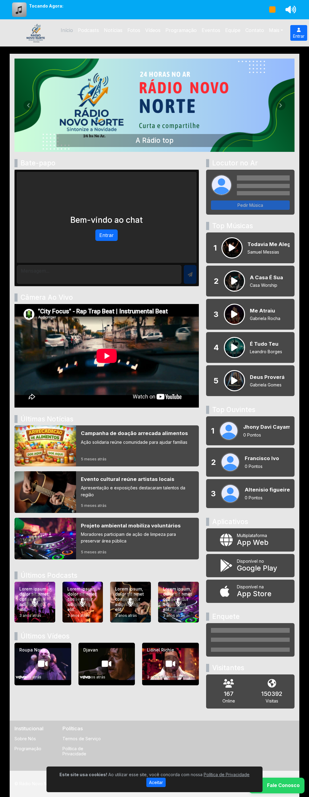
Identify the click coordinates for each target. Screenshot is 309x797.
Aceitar (156, 782)
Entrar (298, 36)
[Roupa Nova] (42, 664)
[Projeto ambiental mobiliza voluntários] (106, 538)
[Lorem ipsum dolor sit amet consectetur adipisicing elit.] (34, 602)
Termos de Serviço (81, 738)
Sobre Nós (25, 738)
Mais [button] (274, 30)
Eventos (211, 30)
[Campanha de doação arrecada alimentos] (106, 445)
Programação (181, 30)
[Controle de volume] (289, 9)
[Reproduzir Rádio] (272, 9)
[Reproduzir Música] (232, 247)
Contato (254, 30)
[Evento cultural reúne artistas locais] (106, 492)
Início (67, 30)
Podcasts (88, 30)
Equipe (233, 30)
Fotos (133, 30)
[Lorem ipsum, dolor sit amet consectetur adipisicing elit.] (82, 602)
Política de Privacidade (74, 751)
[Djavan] (106, 664)
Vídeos (153, 30)
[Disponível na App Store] (250, 591)
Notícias (113, 30)
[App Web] (250, 540)
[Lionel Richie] (170, 664)
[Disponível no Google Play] (250, 565)
